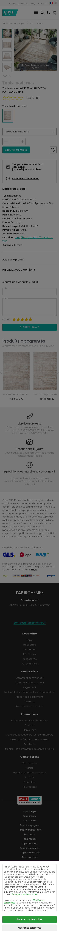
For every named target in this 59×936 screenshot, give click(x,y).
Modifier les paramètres (29, 928)
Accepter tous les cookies (29, 919)
